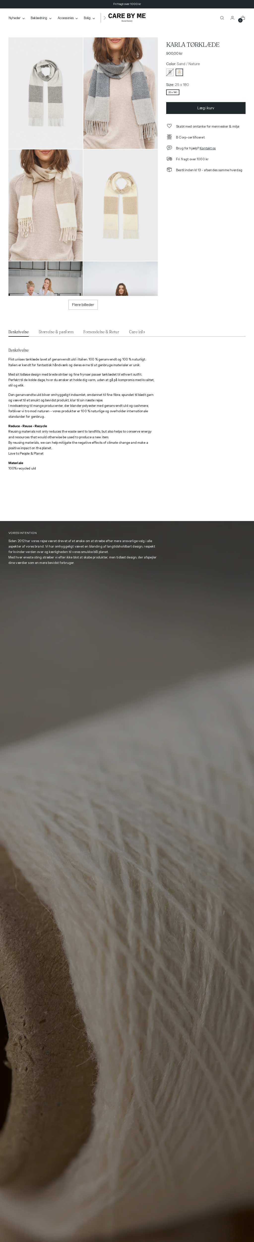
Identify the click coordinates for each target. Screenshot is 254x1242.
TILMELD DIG (151, 644)
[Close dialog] (196, 578)
